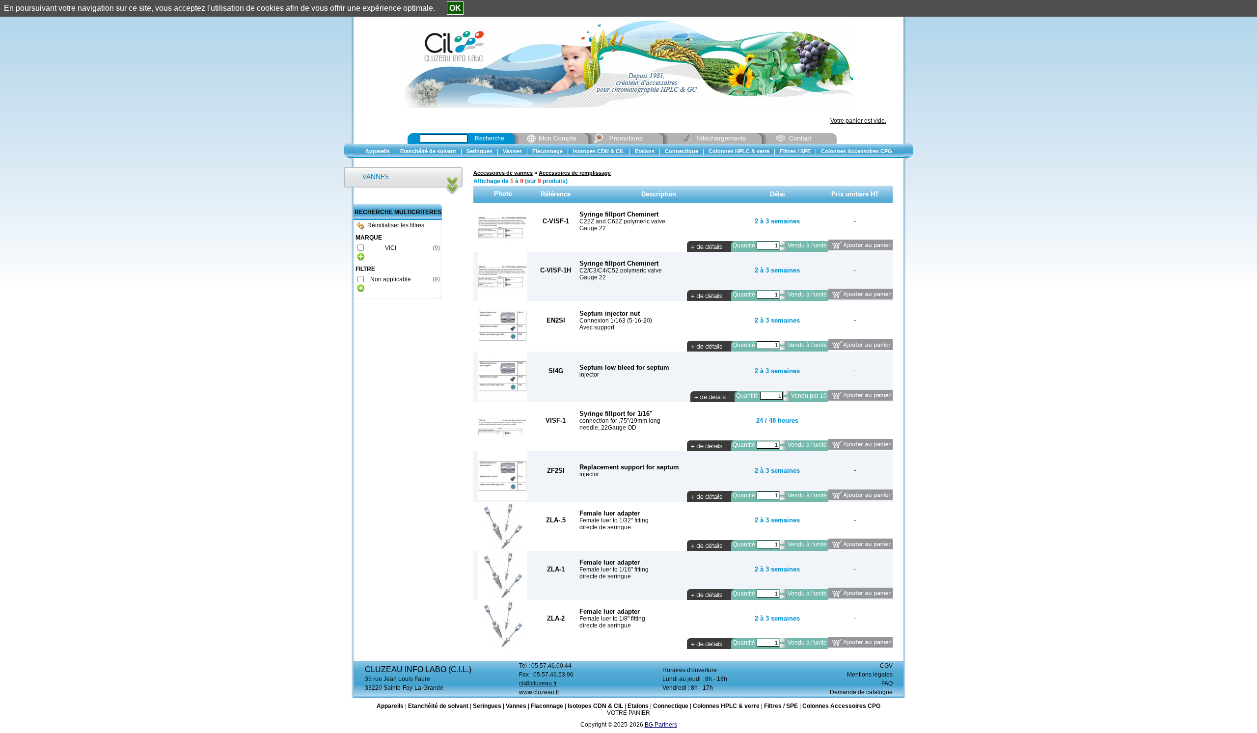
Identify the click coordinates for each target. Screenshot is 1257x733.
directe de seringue (605, 527)
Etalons (638, 706)
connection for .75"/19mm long (619, 420)
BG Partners (661, 724)
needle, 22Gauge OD (607, 427)
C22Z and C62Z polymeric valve (622, 221)
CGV (886, 665)
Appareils (390, 706)
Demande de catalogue (861, 692)
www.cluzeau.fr (539, 692)
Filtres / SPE (781, 706)
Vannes (516, 706)
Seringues (487, 706)
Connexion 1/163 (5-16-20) (615, 320)
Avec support (596, 327)
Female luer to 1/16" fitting (614, 569)
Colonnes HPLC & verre (726, 706)
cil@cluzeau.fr (538, 683)
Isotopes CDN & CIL (595, 706)
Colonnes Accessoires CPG (841, 706)
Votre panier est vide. (858, 120)
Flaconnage (547, 706)
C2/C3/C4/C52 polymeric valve (620, 270)
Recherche (489, 138)
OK (455, 8)
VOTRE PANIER (628, 712)
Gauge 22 (592, 228)
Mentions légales (870, 674)
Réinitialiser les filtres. (396, 225)
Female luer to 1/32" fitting (614, 520)
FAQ (887, 683)
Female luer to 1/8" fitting (612, 618)
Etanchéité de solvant (438, 706)
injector (589, 374)
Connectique (670, 706)
